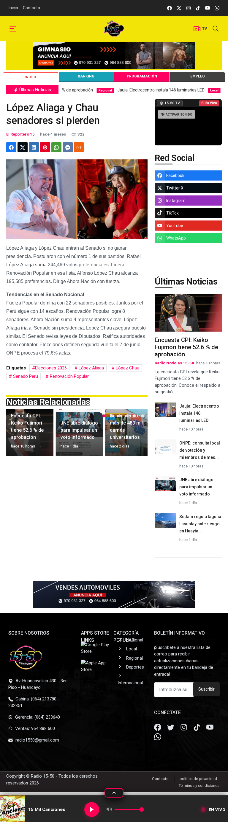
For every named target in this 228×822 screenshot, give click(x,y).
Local (131, 649)
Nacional (134, 640)
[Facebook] (158, 728)
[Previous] (16, 435)
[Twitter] (171, 728)
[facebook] (169, 7)
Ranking (86, 76)
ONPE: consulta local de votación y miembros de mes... (199, 450)
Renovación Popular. (69, 376)
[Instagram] (184, 728)
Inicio (13, 7)
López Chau (127, 368)
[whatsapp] (217, 7)
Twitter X (174, 188)
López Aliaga (90, 368)
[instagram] (188, 7)
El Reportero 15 (20, 134)
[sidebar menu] (13, 28)
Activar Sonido (179, 114)
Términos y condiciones (199, 785)
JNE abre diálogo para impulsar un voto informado (196, 486)
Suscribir (206, 689)
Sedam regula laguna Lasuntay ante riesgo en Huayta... (200, 523)
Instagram (176, 200)
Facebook (175, 175)
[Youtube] (209, 728)
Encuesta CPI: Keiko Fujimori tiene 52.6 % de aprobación (186, 347)
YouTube (174, 225)
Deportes (135, 667)
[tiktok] (198, 7)
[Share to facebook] (11, 147)
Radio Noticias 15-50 (174, 363)
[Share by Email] (79, 147)
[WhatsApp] (157, 737)
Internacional (130, 683)
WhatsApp (176, 238)
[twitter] (179, 7)
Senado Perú (25, 376)
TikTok (172, 213)
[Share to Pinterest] (45, 147)
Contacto (31, 7)
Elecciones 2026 (51, 368)
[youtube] (207, 7)
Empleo (197, 76)
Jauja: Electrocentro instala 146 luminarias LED (127, 90)
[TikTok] (197, 728)
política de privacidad (198, 778)
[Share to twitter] (23, 147)
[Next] (137, 435)
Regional (134, 658)
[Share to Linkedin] (34, 147)
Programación (142, 76)
